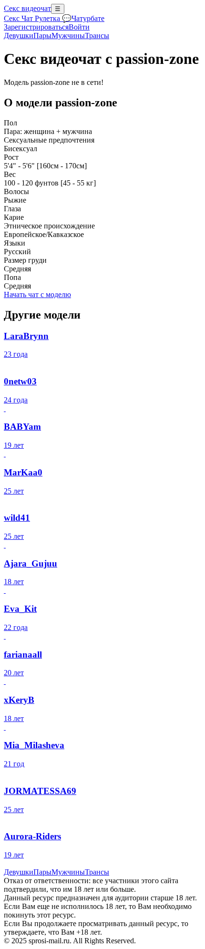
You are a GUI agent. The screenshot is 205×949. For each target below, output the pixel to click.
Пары (42, 35)
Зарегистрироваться (36, 27)
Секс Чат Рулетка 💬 (38, 18)
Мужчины (68, 35)
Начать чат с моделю (37, 294)
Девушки (18, 35)
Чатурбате (88, 18)
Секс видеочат (27, 8)
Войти (79, 27)
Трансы (97, 35)
